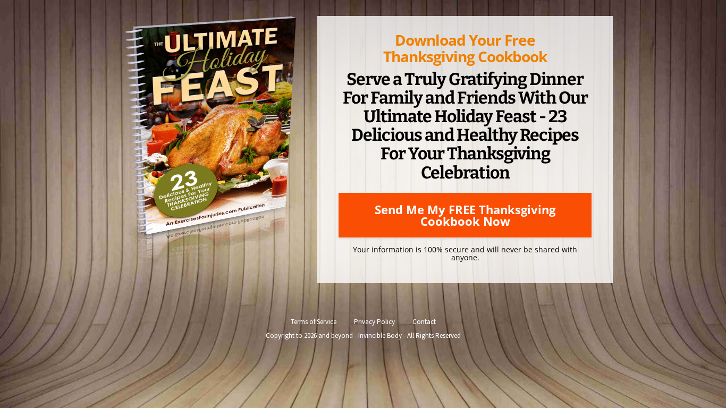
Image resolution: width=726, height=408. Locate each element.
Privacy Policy (374, 321)
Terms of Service (313, 321)
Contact (424, 321)
